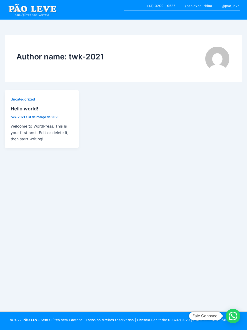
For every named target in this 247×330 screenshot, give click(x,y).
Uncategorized (23, 99)
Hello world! (24, 109)
